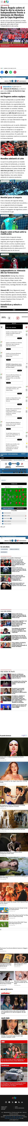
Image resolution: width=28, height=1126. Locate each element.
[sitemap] (22, 1102)
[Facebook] (9, 1102)
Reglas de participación (19, 1108)
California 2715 (8, 1116)
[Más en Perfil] (9, 989)
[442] (14, 1098)
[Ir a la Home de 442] (6, 2)
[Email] (14, 72)
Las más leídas (6, 611)
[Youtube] (16, 1102)
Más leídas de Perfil (8, 672)
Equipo (16, 1106)
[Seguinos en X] (12, 1102)
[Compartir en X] (6, 72)
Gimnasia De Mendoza (14, 549)
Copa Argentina (4, 549)
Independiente (7, 87)
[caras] (14, 1042)
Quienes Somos (4, 1106)
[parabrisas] (14, 1066)
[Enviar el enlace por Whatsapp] (10, 72)
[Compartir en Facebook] (2, 72)
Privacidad (3, 1109)
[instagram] (6, 1102)
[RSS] (19, 1102)
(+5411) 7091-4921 (8, 1118)
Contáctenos (3, 1108)
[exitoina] (14, 993)
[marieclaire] (14, 1018)
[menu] (2, 1)
